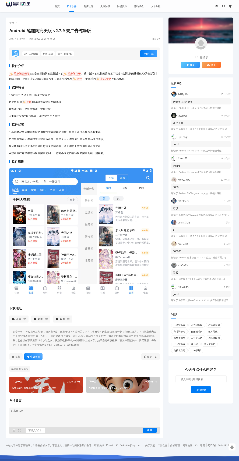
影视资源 (122, 6)
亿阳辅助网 (196, 331)
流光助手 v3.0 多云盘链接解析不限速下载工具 (202, 278)
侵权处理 (175, 445)
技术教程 (155, 6)
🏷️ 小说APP (103, 78)
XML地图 (200, 445)
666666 (177, 251)
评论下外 (178, 123)
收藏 (17, 356)
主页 (11, 23)
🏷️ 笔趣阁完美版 (20, 73)
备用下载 (64, 319)
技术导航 (212, 331)
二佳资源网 (196, 337)
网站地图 (187, 445)
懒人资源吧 (209, 344)
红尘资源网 (214, 325)
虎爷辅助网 (214, 337)
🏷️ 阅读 (77, 78)
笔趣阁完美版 (21, 369)
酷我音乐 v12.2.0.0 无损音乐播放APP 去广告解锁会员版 (207, 129)
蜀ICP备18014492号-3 (220, 445)
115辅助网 (196, 350)
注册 (213, 65)
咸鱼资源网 (179, 337)
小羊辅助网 (179, 325)
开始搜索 (201, 390)
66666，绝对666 (182, 101)
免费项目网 (179, 350)
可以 (175, 208)
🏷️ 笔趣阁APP (72, 73)
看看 (175, 272)
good (175, 144)
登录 (192, 65)
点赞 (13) (152, 356)
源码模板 (139, 6)
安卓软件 (71, 6)
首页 (57, 6)
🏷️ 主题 (27, 102)
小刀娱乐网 (196, 325)
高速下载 (20, 319)
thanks (177, 165)
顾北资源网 (179, 331)
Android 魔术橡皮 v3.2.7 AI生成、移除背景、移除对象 (206, 257)
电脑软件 (88, 6)
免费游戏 (105, 6)
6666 (175, 187)
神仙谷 (194, 344)
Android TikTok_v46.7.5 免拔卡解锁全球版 (200, 107)
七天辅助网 (179, 344)
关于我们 (150, 445)
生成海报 (35, 356)
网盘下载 (42, 319)
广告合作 (162, 445)
